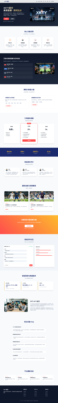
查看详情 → (7, 209)
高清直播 (25, 391)
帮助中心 (35, 394)
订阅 (43, 1)
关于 (49, 1)
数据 (41, 1)
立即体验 (6, 18)
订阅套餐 (35, 391)
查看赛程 (12, 18)
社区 (45, 1)
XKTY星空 (6, 1)
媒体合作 (46, 394)
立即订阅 (29, 140)
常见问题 (52, 1)
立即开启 (11, 138)
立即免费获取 (29, 226)
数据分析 (25, 394)
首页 (36, 1)
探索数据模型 (34, 104)
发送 (31, 265)
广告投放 (46, 391)
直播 (39, 1)
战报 (47, 1)
